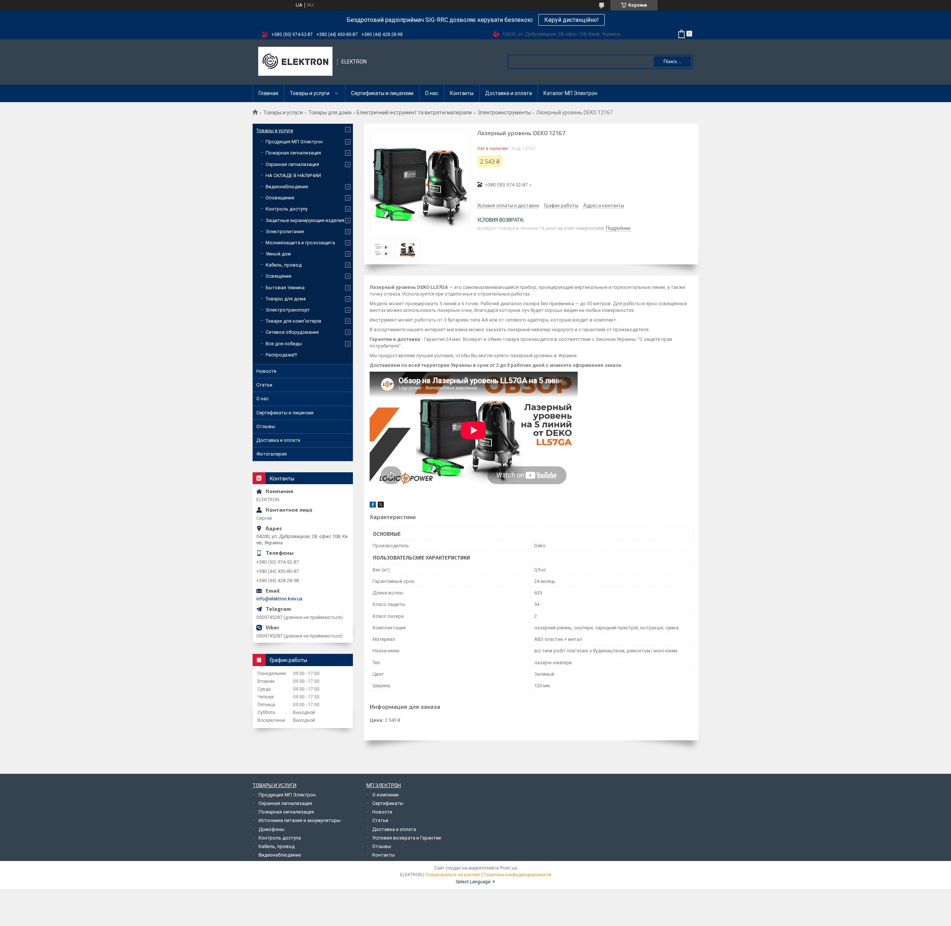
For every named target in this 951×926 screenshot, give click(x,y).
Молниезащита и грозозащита (300, 242)
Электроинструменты (504, 112)
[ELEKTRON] (295, 62)
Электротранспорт (288, 310)
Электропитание (285, 231)
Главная (268, 93)
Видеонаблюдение (287, 186)
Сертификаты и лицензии (382, 93)
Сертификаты (387, 803)
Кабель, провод (284, 265)
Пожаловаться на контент (452, 874)
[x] (381, 506)
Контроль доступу (287, 209)
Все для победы (284, 343)
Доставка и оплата (508, 93)
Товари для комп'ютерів (293, 321)
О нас (431, 93)
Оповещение (280, 197)
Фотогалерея (271, 454)
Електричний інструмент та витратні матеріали (414, 112)
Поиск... (672, 61)
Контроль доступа (280, 838)
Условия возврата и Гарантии (406, 838)
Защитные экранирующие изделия (305, 220)
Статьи (264, 385)
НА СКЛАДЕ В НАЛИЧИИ (293, 175)
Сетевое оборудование (292, 332)
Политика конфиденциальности (517, 874)
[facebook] (373, 506)
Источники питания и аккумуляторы (300, 820)
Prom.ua (508, 868)
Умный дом (278, 254)
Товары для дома (329, 112)
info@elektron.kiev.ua (279, 598)
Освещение (278, 276)
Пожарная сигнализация (293, 153)
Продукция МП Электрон (294, 141)
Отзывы (265, 426)
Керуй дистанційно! (571, 19)
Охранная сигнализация (292, 164)
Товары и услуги (310, 93)
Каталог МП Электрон (570, 93)
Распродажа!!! (281, 355)
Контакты (462, 93)
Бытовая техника (285, 287)
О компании (385, 795)
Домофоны (272, 829)
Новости (266, 371)
